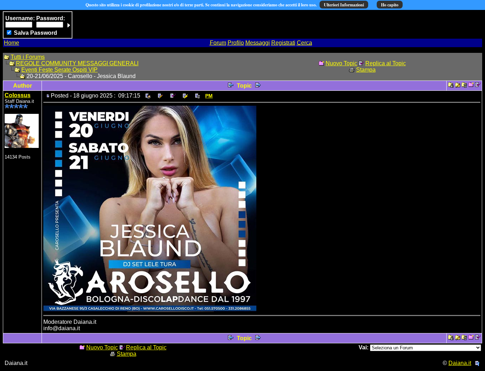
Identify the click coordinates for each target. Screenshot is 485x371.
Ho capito (389, 5)
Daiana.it (459, 363)
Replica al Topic (385, 63)
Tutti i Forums (28, 57)
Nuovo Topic (341, 63)
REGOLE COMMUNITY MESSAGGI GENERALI (77, 63)
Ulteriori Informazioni (344, 5)
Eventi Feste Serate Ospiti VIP (59, 70)
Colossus (18, 95)
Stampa (366, 70)
